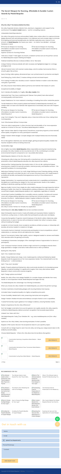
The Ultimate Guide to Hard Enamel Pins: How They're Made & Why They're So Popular (20, 376)
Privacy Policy (30, 471)
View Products (52, 340)
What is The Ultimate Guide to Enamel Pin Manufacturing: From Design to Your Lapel (50, 376)
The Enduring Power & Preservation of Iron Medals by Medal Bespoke (50, 388)
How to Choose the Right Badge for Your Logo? (20, 401)
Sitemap (22, 471)
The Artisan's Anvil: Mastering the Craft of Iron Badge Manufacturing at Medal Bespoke (20, 388)
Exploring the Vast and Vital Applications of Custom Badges (50, 411)
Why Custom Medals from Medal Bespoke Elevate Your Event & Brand (50, 401)
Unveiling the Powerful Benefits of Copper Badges (20, 411)
